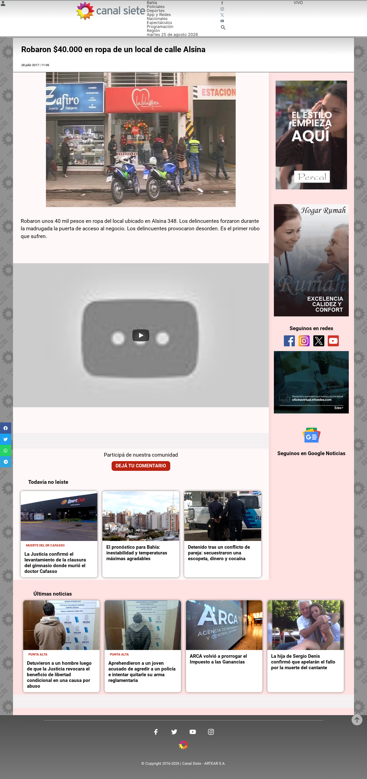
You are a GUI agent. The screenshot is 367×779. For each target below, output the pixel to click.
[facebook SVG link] (222, 3)
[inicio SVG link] (183, 745)
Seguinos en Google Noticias (311, 453)
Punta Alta (37, 654)
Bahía (152, 2)
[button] (5, 428)
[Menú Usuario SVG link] (3, 4)
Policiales (156, 6)
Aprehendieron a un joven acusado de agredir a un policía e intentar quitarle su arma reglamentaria (142, 671)
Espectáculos (159, 22)
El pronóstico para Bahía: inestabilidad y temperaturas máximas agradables (136, 552)
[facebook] (289, 341)
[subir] (357, 720)
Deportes (156, 10)
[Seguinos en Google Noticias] (311, 435)
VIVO (298, 2)
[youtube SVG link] (222, 21)
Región (153, 30)
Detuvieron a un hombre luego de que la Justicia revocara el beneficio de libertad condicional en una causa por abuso (59, 674)
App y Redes (159, 14)
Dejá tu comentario (141, 466)
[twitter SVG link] (222, 15)
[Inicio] (110, 10)
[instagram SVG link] (222, 9)
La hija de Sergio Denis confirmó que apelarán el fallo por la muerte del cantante (303, 661)
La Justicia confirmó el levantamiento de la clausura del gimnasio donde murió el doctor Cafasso (55, 562)
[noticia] (59, 516)
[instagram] (304, 341)
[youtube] (333, 341)
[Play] (140, 335)
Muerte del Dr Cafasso (45, 545)
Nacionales (157, 18)
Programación (160, 26)
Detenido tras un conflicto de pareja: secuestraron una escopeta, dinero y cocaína (219, 552)
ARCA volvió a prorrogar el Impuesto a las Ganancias (218, 659)
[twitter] (319, 341)
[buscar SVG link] (223, 28)
